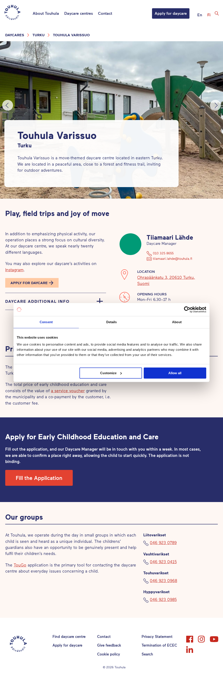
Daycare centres (78, 13)
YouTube (214, 637)
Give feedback (109, 645)
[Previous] (7, 105)
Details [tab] (111, 322)
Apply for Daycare (29, 282)
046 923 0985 (163, 599)
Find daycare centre (69, 636)
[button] (32, 283)
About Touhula (46, 13)
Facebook (190, 637)
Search (147, 654)
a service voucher (68, 390)
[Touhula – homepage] (18, 13)
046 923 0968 (163, 580)
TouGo (20, 564)
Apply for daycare (171, 13)
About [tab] (177, 322)
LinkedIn (190, 648)
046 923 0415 (163, 561)
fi (209, 14)
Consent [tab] (46, 322)
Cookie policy (108, 654)
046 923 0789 (163, 542)
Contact (105, 13)
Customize (108, 373)
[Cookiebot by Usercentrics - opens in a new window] (187, 309)
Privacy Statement (157, 636)
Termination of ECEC (159, 645)
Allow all (174, 373)
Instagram (14, 269)
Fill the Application (39, 477)
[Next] (215, 105)
